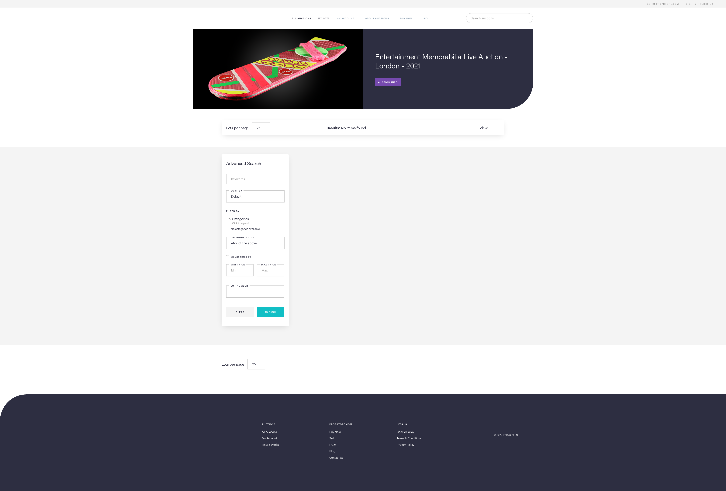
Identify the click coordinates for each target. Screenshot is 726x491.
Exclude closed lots (241, 256)
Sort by (236, 190)
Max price (268, 264)
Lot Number (239, 285)
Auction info (388, 82)
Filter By (232, 211)
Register (706, 3)
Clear (240, 312)
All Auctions (269, 432)
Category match (243, 237)
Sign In (691, 3)
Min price (238, 264)
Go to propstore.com (663, 3)
